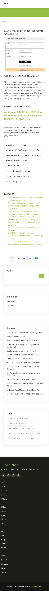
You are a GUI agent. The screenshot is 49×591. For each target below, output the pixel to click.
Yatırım (3, 523)
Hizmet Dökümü (13, 166)
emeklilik (12, 419)
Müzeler (4, 499)
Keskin (3, 511)
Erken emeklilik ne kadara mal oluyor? (24, 203)
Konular (10, 306)
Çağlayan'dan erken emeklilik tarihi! (23, 211)
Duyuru (4, 495)
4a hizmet (21, 145)
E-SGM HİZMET (12, 155)
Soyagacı (4, 564)
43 (18, 258)
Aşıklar (3, 487)
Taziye (3, 572)
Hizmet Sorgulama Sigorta (17, 176)
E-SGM (38, 150)
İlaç (2, 531)
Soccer (3, 548)
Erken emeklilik (24, 419)
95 (30, 258)
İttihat (3, 507)
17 (12, 258)
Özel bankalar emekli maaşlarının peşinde (25, 244)
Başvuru (4, 491)
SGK (35, 419)
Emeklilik (9, 4)
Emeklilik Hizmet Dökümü (17, 160)
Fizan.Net (38, 586)
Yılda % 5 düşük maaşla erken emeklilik (24, 219)
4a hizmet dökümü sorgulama (19, 150)
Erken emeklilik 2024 (16, 200)
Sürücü (3, 568)
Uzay (3, 515)
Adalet (3, 483)
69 (24, 258)
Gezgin (3, 539)
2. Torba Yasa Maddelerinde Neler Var (24, 241)
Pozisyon (4, 519)
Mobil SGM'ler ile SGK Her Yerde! (21, 233)
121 (36, 258)
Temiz (3, 544)
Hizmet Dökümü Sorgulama (18, 171)
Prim (3, 556)
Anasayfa (11, 301)
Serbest (4, 560)
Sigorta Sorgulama (14, 181)
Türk (3, 535)
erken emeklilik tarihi (16, 428)
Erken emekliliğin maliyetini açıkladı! (23, 214)
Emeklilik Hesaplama (32, 155)
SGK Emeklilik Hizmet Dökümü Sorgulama (25, 197)
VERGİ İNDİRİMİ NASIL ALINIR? (21, 216)
